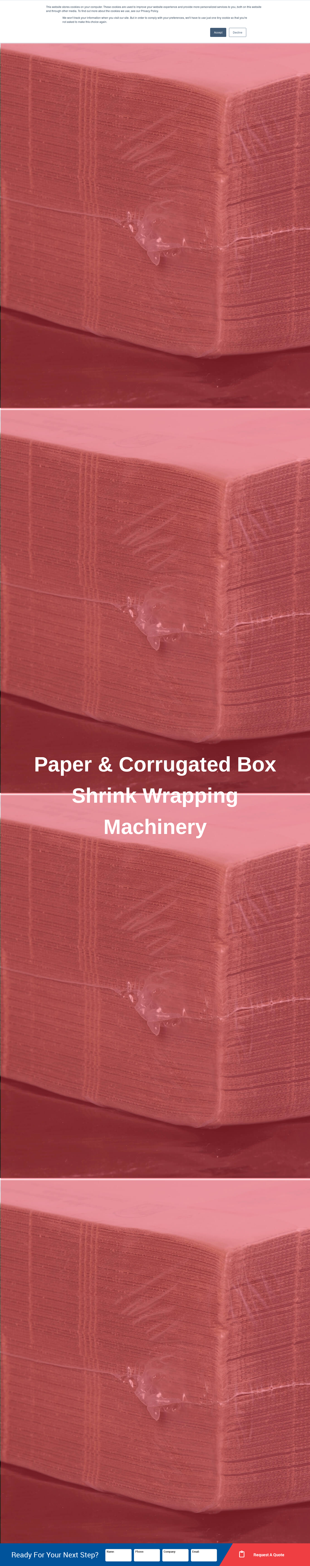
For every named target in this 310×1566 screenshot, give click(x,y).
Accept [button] (218, 32)
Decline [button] (237, 32)
